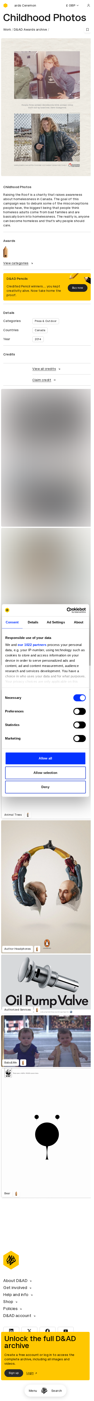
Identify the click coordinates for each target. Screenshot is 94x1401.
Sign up (14, 1373)
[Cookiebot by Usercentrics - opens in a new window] (66, 610)
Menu (33, 1390)
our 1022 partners (32, 645)
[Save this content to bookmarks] (87, 29)
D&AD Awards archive (30, 29)
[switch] (79, 711)
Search (56, 1390)
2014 (38, 339)
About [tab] (79, 622)
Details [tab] (33, 622)
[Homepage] (44, 1391)
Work (7, 29)
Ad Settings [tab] (56, 622)
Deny (45, 787)
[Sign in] (88, 5)
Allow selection (45, 773)
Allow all (45, 758)
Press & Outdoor (46, 321)
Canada (40, 330)
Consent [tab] (12, 622)
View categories (16, 263)
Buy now (77, 287)
